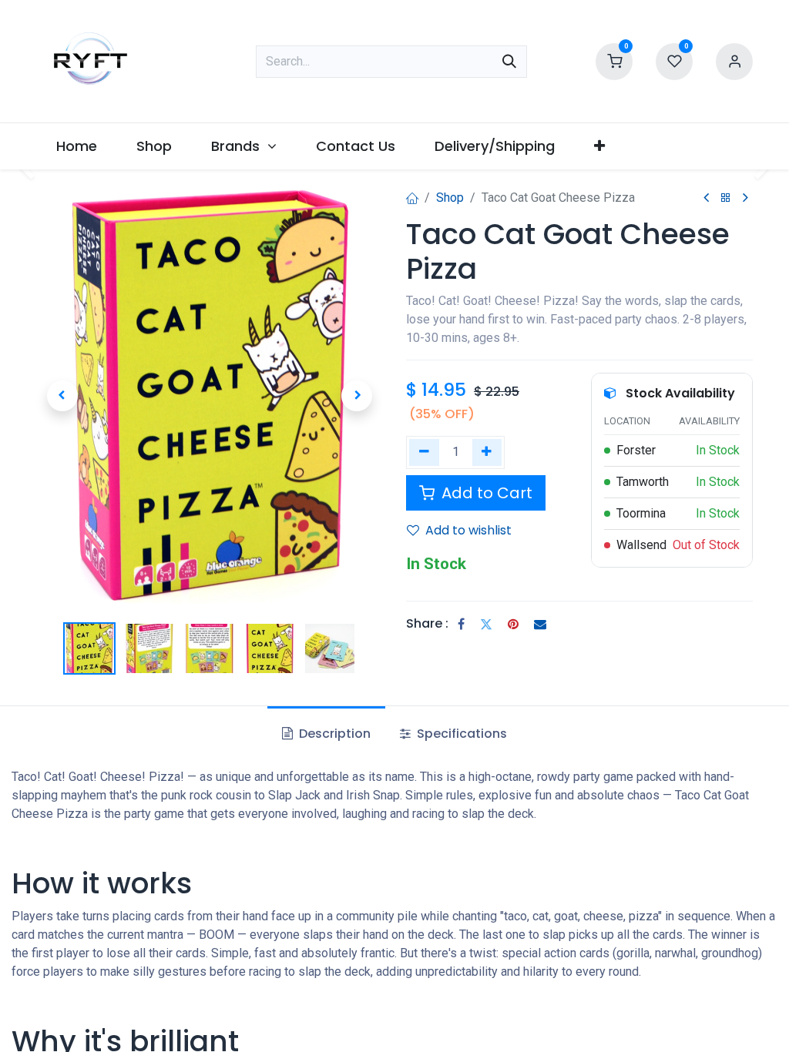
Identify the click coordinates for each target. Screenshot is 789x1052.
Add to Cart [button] (485, 493)
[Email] (540, 624)
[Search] (509, 61)
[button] (62, 395)
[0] (614, 60)
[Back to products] (726, 198)
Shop (450, 197)
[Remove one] (424, 452)
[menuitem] (76, 146)
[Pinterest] (513, 624)
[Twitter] (486, 624)
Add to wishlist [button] (468, 530)
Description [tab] (333, 733)
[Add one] (487, 452)
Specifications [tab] (460, 733)
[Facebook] (461, 624)
